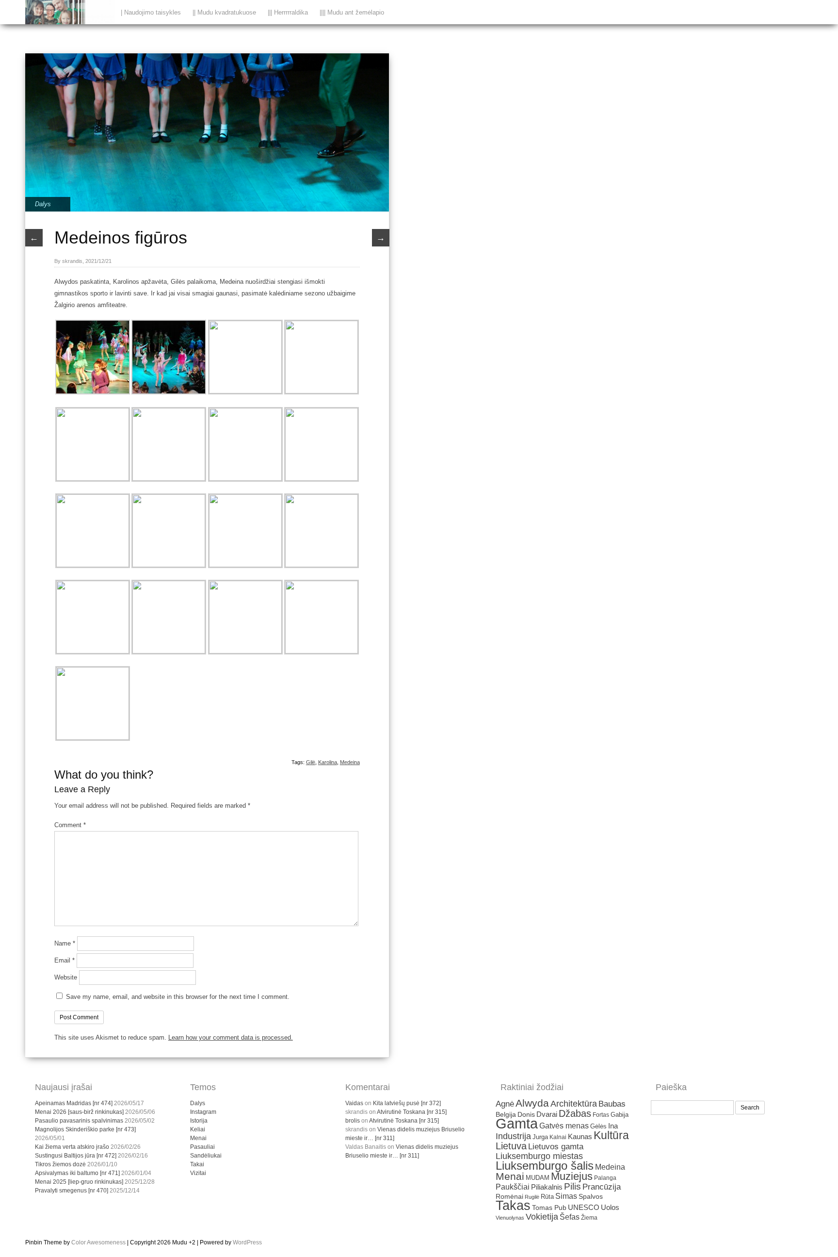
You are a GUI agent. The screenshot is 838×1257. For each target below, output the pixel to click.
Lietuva (511, 1146)
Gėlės (598, 1126)
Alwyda (532, 1103)
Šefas (570, 1216)
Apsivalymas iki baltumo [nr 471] (77, 1173)
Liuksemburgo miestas (539, 1156)
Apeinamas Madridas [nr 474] (74, 1103)
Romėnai (509, 1196)
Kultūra (611, 1135)
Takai (197, 1164)
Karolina (327, 762)
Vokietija (542, 1217)
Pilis (572, 1186)
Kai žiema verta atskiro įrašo (72, 1146)
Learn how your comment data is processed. (230, 1037)
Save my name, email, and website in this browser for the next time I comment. (178, 996)
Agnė (505, 1104)
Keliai (197, 1129)
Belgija (506, 1114)
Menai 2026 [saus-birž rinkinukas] (79, 1112)
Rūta (547, 1196)
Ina (613, 1126)
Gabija (619, 1114)
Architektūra (573, 1104)
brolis (352, 1120)
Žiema (589, 1217)
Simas (566, 1196)
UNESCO (583, 1207)
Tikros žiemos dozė (60, 1164)
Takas (513, 1205)
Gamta (517, 1123)
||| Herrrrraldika (288, 12)
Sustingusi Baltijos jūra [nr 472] (75, 1155)
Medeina (350, 762)
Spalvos (591, 1196)
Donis (526, 1114)
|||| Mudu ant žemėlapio (352, 12)
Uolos (610, 1207)
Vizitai (198, 1173)
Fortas (601, 1114)
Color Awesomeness (98, 1242)
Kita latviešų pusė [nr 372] (407, 1103)
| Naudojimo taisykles (151, 12)
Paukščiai (513, 1187)
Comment (70, 825)
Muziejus (572, 1176)
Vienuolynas (510, 1218)
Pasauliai (202, 1146)
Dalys (43, 204)
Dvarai (546, 1114)
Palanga (605, 1178)
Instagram (203, 1112)
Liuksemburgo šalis (545, 1165)
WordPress (247, 1242)
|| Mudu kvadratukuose (224, 12)
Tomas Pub (549, 1207)
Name (64, 943)
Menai (198, 1138)
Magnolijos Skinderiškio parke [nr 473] (85, 1129)
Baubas (612, 1104)
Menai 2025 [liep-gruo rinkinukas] (79, 1181)
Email (64, 960)
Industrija (513, 1136)
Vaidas (354, 1103)
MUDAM (537, 1177)
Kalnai (557, 1137)
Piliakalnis (547, 1187)
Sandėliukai (206, 1155)
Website (65, 977)
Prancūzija (601, 1187)
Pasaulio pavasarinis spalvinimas (79, 1120)
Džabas (575, 1113)
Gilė (310, 762)
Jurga (540, 1137)
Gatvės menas (564, 1126)
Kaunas (580, 1137)
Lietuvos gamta (555, 1146)
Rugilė (532, 1197)
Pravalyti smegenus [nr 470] (71, 1190)
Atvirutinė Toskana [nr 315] (412, 1112)
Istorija (199, 1120)
